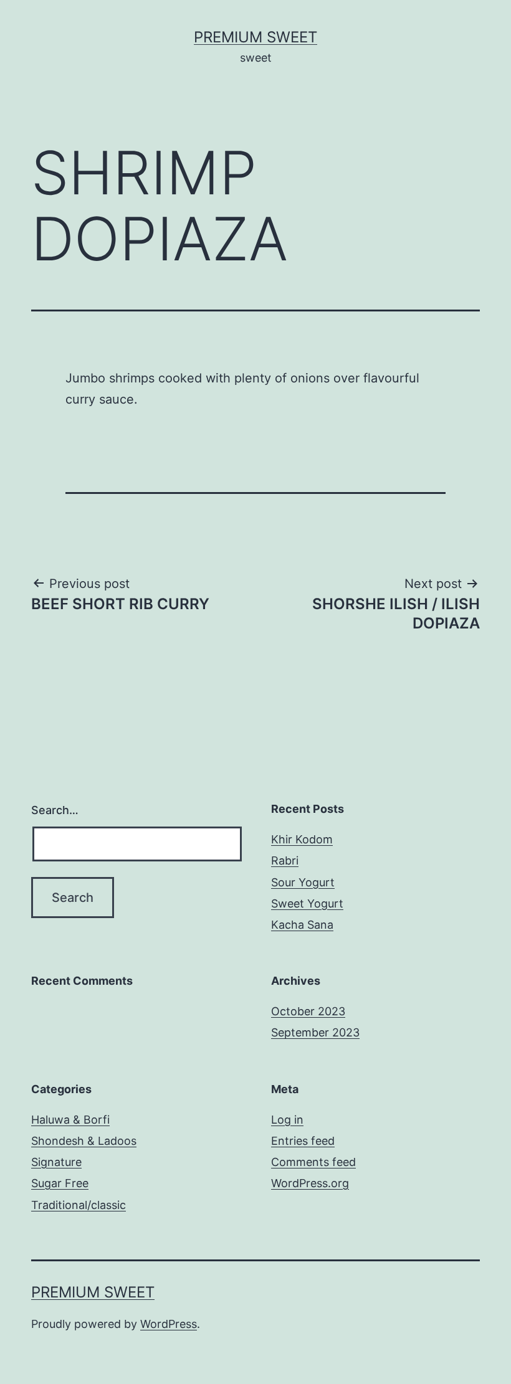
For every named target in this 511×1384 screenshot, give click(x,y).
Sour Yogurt (303, 882)
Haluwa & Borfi (70, 1119)
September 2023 (315, 1032)
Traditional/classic (78, 1204)
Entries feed (303, 1140)
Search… (55, 810)
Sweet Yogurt (307, 903)
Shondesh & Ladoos (83, 1140)
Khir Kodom (302, 839)
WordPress (168, 1323)
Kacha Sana (302, 924)
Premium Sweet (255, 37)
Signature (56, 1161)
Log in (287, 1119)
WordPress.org (310, 1183)
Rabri (284, 860)
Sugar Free (59, 1183)
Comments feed (313, 1161)
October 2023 (308, 1011)
